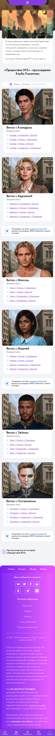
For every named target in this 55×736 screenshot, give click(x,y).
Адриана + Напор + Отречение (24, 208)
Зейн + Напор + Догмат (20, 445)
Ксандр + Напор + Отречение (23, 140)
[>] (27, 63)
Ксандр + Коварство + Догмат (23, 135)
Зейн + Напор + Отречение (22, 440)
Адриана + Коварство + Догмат (24, 204)
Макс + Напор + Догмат (21, 292)
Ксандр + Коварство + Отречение (25, 148)
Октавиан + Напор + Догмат (23, 513)
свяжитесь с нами (37, 705)
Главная (17, 84)
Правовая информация (27, 627)
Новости (27, 617)
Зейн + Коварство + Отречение (24, 449)
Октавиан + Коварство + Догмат (25, 522)
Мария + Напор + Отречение (23, 356)
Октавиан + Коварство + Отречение (26, 517)
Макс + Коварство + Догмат (23, 301)
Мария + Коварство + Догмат (23, 369)
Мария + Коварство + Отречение (25, 365)
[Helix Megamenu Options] (27, 3)
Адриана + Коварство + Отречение (26, 217)
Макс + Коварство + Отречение (24, 296)
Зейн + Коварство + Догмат (22, 453)
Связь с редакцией (27, 622)
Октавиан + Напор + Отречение (24, 509)
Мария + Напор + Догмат (21, 361)
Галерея (27, 611)
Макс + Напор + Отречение (23, 288)
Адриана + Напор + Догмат (22, 212)
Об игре (33, 569)
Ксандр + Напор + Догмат (22, 144)
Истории (26, 84)
